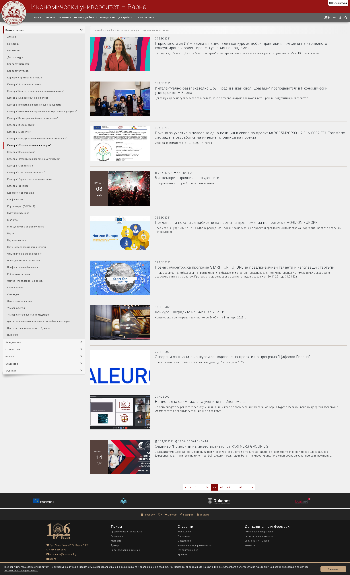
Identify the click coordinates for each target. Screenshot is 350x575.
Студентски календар (19, 301)
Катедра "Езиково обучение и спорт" (28, 98)
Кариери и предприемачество (24, 77)
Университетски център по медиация (28, 314)
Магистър (116, 541)
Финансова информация (259, 531)
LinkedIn (172, 514)
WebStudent (184, 531)
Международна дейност (117, 17)
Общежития (184, 541)
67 (228, 487)
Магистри (12, 220)
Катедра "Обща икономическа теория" (29, 145)
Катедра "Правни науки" (21, 152)
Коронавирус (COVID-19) (21, 206)
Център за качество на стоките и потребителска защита (39, 321)
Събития (10, 370)
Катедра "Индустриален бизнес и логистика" (32, 118)
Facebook (149, 514)
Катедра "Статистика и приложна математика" (33, 159)
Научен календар (17, 240)
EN (334, 17)
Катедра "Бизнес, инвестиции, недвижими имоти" (35, 91)
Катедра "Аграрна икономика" (24, 84)
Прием (50, 17)
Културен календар (18, 213)
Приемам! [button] (333, 569)
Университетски (16, 308)
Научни (9, 356)
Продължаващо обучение (125, 550)
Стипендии (13, 294)
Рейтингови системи (18, 274)
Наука (10, 233)
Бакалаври (13, 43)
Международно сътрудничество (25, 226)
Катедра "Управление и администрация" (30, 179)
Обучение (64, 17)
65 (214, 487)
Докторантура (15, 57)
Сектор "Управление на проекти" (25, 280)
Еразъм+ (183, 554)
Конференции (15, 199)
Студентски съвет (188, 550)
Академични (13, 342)
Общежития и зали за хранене (24, 253)
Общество (11, 363)
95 (240, 487)
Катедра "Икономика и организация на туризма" (34, 104)
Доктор (115, 545)
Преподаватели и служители (23, 260)
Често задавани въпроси (259, 536)
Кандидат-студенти (18, 71)
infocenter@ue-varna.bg (62, 554)
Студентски (12, 349)
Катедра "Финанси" (18, 186)
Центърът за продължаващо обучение (28, 328)
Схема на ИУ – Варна (257, 541)
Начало (96, 30)
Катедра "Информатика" (21, 125)
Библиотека (146, 17)
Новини (106, 30)
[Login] (340, 17)
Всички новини (14, 30)
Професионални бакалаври (23, 267)
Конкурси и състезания (20, 192)
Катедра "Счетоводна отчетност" (26, 172)
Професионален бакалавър (126, 531)
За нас (38, 17)
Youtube (204, 514)
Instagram (188, 514)
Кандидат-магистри (18, 64)
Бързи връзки (339, 3)
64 (207, 487)
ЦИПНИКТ (12, 335)
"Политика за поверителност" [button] (21, 570)
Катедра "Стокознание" (20, 165)
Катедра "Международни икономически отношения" (37, 138)
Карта (52, 559)
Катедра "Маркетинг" (19, 131)
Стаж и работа (15, 287)
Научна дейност (85, 17)
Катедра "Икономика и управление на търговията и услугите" (42, 111)
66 (221, 487)
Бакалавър (117, 536)
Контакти (250, 545)
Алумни (11, 37)
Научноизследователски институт (26, 247)
